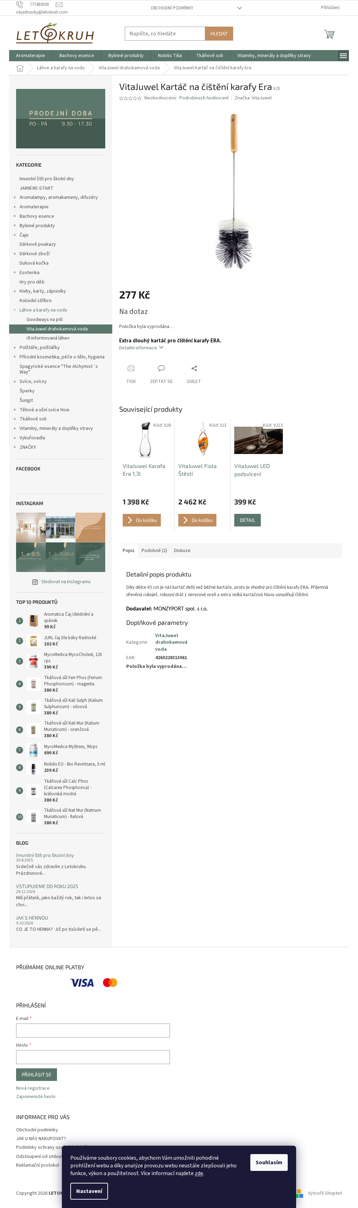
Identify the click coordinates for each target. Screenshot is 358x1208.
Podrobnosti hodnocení (204, 98)
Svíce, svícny (33, 381)
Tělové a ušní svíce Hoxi (44, 409)
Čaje (24, 235)
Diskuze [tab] (182, 550)
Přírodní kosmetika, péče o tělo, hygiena (62, 357)
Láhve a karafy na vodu (43, 310)
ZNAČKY (28, 447)
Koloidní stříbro (36, 300)
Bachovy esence (37, 216)
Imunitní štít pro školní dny (47, 178)
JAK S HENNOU (32, 917)
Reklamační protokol (37, 1165)
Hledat (219, 33)
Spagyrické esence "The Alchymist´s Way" (59, 369)
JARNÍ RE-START (36, 188)
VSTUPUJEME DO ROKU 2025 (47, 886)
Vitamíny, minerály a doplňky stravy (56, 428)
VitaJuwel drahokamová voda (57, 329)
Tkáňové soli (33, 419)
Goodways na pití (45, 319)
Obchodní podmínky (172, 8)
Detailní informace (138, 347)
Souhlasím (269, 1162)
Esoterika (30, 272)
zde (199, 1173)
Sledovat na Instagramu (66, 581)
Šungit (26, 400)
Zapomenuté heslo (36, 1097)
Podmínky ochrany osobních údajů (51, 1147)
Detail (247, 520)
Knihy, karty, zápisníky (43, 291)
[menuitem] (30, 55)
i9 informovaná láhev (48, 338)
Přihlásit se (36, 1074)
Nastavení (89, 1191)
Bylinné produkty (37, 225)
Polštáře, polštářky (40, 347)
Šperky (27, 390)
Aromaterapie (34, 206)
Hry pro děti (32, 282)
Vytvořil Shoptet (325, 1193)
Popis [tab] (129, 550)
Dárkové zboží (35, 253)
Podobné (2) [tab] (154, 550)
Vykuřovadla (32, 437)
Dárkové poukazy (38, 244)
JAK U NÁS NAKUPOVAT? (41, 1138)
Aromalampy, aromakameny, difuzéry (59, 197)
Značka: (253, 98)
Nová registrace (33, 1088)
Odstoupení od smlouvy (41, 1156)
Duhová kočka (34, 263)
